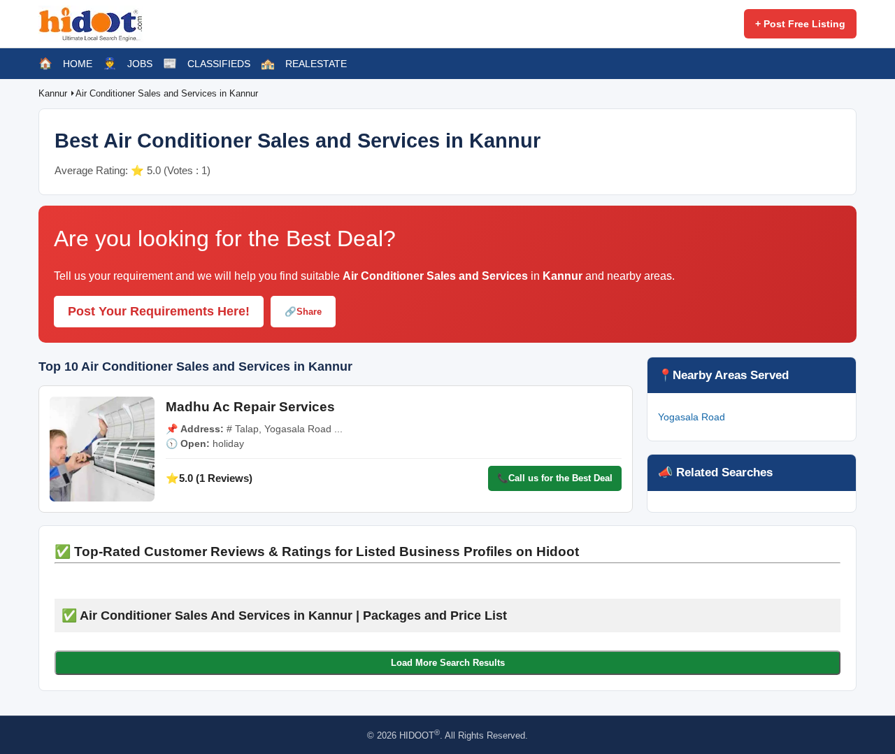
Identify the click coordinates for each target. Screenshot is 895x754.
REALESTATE (316, 63)
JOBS (139, 63)
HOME (77, 63)
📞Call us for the (555, 478)
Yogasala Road (691, 416)
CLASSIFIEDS (218, 63)
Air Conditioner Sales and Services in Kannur (167, 93)
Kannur (54, 93)
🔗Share (303, 311)
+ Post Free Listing (800, 23)
